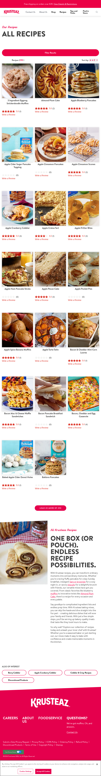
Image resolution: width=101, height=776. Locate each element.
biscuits (71, 584)
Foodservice (50, 718)
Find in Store (86, 12)
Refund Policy (82, 742)
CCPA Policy (51, 742)
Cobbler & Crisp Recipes (80, 672)
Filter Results (50, 52)
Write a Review (8, 115)
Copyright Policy (46, 744)
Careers (10, 718)
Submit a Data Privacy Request (16, 742)
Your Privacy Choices (10, 752)
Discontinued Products (18, 680)
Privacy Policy (38, 742)
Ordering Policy (66, 742)
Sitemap (59, 744)
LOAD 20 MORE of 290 (50, 508)
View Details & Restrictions (65, 4)
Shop (53, 12)
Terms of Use (30, 744)
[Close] (97, 764)
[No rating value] (9, 175)
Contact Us (30, 12)
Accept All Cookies (43, 771)
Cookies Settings (25, 771)
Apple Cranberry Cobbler (45, 672)
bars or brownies (77, 581)
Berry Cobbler (14, 672)
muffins (54, 593)
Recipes (63, 12)
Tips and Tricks (73, 12)
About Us (43, 12)
